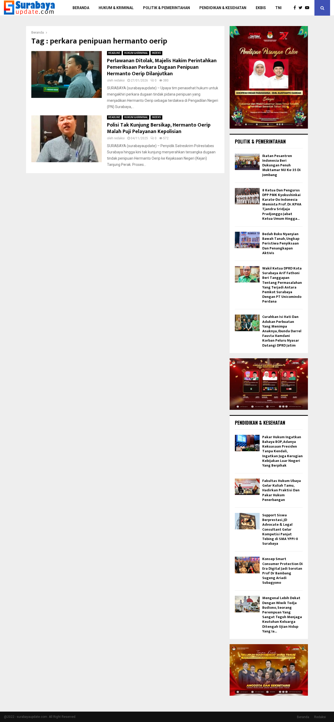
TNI (278, 8)
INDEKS (156, 53)
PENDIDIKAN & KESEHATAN (222, 8)
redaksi (119, 80)
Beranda (303, 717)
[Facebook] (296, 8)
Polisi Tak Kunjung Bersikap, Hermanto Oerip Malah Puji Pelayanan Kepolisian (159, 128)
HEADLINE (114, 53)
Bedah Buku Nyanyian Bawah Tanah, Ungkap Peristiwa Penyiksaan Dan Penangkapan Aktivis (280, 243)
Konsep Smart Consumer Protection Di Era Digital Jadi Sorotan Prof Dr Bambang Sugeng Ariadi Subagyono (282, 571)
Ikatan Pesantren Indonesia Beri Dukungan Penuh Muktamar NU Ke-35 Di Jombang (281, 165)
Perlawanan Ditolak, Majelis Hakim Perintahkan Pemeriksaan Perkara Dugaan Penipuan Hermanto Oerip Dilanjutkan (162, 67)
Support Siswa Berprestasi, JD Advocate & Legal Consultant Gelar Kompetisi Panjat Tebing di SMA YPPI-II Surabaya (280, 529)
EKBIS (261, 8)
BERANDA (81, 8)
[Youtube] (308, 8)
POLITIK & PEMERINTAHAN (166, 8)
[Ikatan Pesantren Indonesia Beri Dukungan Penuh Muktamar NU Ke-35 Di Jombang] (247, 162)
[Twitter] (302, 8)
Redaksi (320, 717)
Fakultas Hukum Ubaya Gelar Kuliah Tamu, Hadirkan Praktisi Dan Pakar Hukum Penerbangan (281, 490)
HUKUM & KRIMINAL (116, 8)
